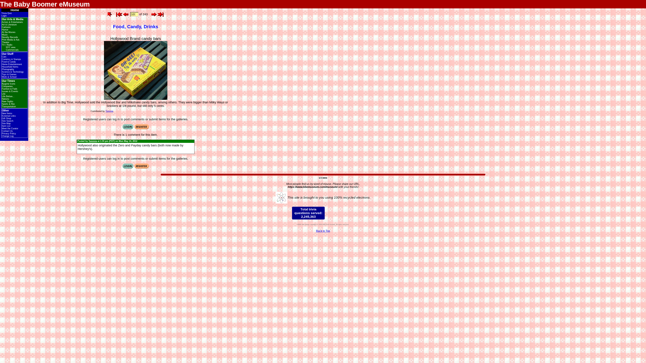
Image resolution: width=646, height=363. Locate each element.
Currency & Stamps (11, 59)
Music (5, 34)
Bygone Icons (8, 84)
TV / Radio (7, 45)
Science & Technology (13, 72)
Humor (5, 29)
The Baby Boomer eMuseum (45, 4)
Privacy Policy (9, 133)
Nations (5, 99)
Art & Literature (9, 24)
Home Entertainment (12, 64)
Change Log (7, 136)
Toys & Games (9, 74)
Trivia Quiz (6, 13)
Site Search (7, 121)
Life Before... (8, 96)
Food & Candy (9, 62)
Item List (6, 126)
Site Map (6, 123)
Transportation (9, 106)
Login (4, 15)
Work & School (9, 77)
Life (3, 94)
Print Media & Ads (11, 39)
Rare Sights (7, 101)
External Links (9, 116)
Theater (5, 42)
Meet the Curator (10, 128)
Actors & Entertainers (12, 22)
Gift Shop (6, 118)
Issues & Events (10, 91)
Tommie (109, 111)
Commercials (12, 50)
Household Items (10, 67)
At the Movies (8, 32)
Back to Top (323, 231)
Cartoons (6, 27)
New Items (7, 113)
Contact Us (7, 131)
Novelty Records (10, 37)
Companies (7, 86)
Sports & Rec (8, 104)
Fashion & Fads (9, 89)
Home (15, 10)
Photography (8, 69)
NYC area (10, 47)
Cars (4, 56)
